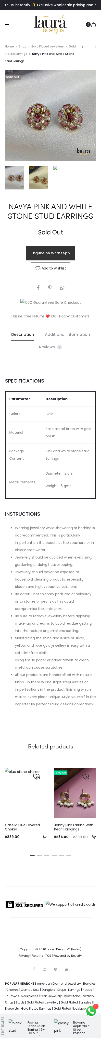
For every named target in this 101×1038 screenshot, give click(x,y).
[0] (93, 24)
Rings (9, 1002)
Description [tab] (22, 334)
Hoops (87, 990)
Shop (22, 46)
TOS (48, 956)
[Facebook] (34, 969)
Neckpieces (29, 996)
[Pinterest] (55, 969)
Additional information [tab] (67, 334)
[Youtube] (66, 969)
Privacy (24, 956)
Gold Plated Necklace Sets (73, 1008)
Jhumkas (12, 996)
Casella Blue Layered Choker (22, 827)
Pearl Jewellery (51, 996)
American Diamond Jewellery (59, 983)
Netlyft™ (76, 956)
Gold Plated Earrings (36, 1008)
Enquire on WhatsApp (50, 253)
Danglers (48, 990)
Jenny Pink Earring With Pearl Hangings (73, 827)
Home (9, 46)
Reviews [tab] (50, 347)
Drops (61, 990)
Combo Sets (30, 990)
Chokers (12, 990)
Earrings (74, 990)
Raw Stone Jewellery (79, 996)
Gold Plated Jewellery (47, 46)
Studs (20, 1002)
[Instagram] (44, 969)
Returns (37, 956)
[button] (43, 836)
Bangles (89, 983)
